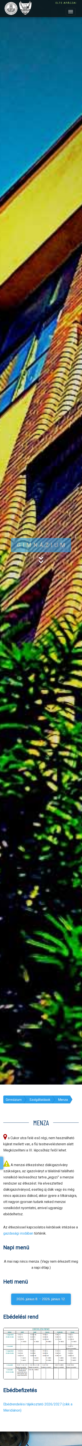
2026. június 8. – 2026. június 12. (41, 1299)
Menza (63, 1099)
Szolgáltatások (40, 1099)
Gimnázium (14, 1099)
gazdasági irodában (18, 1233)
